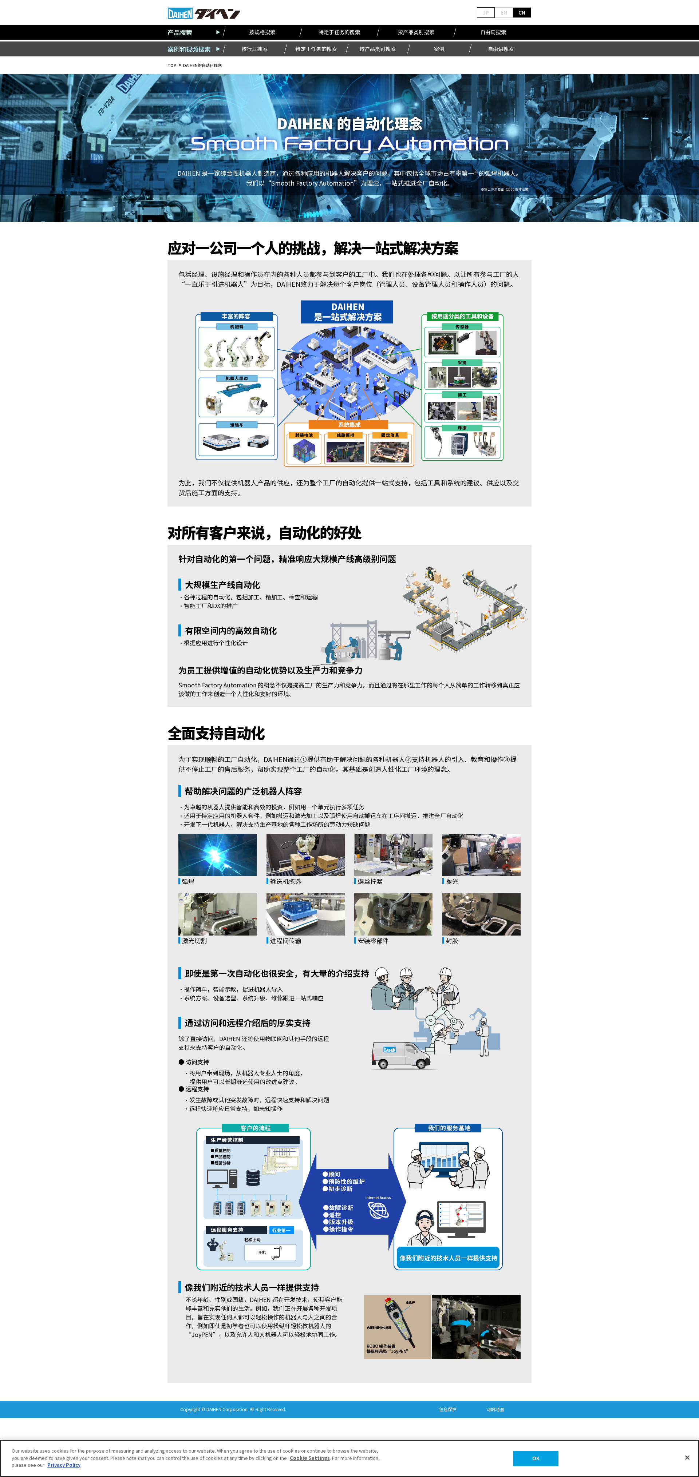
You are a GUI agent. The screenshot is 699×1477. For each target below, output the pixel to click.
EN (504, 12)
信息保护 (448, 1409)
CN (521, 12)
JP (486, 12)
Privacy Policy (63, 1464)
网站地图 (495, 1409)
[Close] (687, 1458)
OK (536, 1458)
